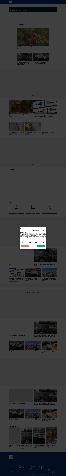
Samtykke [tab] (22, 230)
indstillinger (41, 237)
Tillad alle (41, 246)
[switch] (30, 242)
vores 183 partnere (24, 233)
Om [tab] (43, 230)
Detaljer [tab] (29, 230)
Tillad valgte (33, 246)
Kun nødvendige (25, 246)
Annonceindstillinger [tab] (36, 230)
